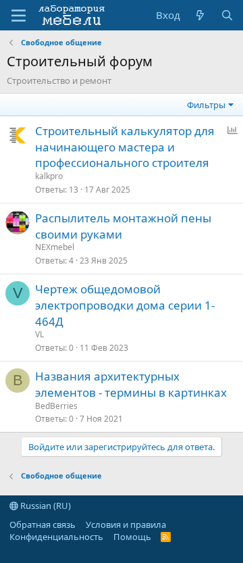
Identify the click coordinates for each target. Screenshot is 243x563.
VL (39, 334)
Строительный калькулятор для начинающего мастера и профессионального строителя (125, 147)
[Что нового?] (200, 15)
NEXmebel (54, 247)
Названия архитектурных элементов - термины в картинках (131, 384)
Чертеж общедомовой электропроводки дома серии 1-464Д (125, 305)
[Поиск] (227, 15)
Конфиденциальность (56, 537)
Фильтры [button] (206, 105)
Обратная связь (42, 524)
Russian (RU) (44, 505)
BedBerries (56, 406)
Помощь (132, 537)
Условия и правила (126, 524)
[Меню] (18, 15)
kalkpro (49, 176)
